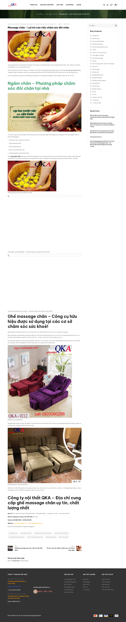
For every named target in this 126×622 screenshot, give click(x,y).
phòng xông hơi (96, 89)
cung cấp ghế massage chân (16, 537)
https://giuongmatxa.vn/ (35, 523)
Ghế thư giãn (96, 69)
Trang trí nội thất (97, 97)
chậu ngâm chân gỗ (51, 14)
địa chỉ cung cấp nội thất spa (35, 537)
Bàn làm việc (96, 38)
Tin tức (94, 94)
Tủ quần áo (95, 100)
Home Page (40, 14)
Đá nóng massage (97, 58)
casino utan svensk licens (99, 52)
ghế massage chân (51, 537)
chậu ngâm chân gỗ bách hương (42, 533)
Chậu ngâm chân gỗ (26, 533)
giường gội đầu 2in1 (97, 75)
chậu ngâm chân (13, 533)
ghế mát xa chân (63, 537)
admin (59, 24)
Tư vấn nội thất (52, 24)
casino (94, 49)
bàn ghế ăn (95, 35)
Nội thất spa (43, 24)
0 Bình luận (66, 24)
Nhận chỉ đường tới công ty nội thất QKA (20, 517)
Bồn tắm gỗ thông (97, 44)
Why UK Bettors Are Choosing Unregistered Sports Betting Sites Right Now (102, 117)
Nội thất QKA (96, 83)
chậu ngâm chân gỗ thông (61, 533)
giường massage (97, 77)
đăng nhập (16, 560)
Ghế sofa (95, 66)
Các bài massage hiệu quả (100, 47)
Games (94, 61)
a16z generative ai (96, 137)
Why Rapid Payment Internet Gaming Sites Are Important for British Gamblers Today (102, 124)
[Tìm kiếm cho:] (102, 25)
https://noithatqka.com (20, 523)
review (94, 92)
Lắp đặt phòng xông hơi (99, 80)
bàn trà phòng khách (98, 41)
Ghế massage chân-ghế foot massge (29, 24)
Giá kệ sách (95, 72)
